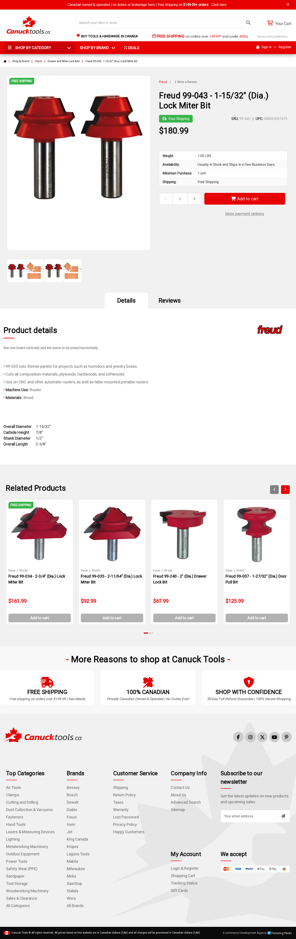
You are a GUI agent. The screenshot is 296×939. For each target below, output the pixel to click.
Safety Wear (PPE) (21, 868)
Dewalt (72, 802)
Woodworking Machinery (27, 891)
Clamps (12, 795)
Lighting (13, 839)
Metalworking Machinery (27, 846)
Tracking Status (184, 883)
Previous (274, 489)
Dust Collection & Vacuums (29, 809)
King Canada (77, 839)
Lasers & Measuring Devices (30, 832)
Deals (133, 47)
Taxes (118, 802)
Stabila (72, 891)
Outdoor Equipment (22, 854)
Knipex (72, 846)
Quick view (41, 534)
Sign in (266, 47)
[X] (262, 737)
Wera (71, 898)
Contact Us (180, 787)
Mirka (71, 876)
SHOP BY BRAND (97, 47)
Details (126, 300)
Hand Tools (16, 824)
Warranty (120, 809)
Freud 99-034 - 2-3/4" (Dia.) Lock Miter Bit (36, 579)
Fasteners (14, 817)
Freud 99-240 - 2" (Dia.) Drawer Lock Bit (180, 579)
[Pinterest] (286, 737)
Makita (72, 861)
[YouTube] (274, 737)
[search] (248, 22)
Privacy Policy (125, 824)
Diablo (72, 809)
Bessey (73, 787)
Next (285, 489)
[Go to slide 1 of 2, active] (146, 633)
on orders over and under (221, 36)
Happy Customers (129, 832)
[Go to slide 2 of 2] (151, 633)
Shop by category (32, 47)
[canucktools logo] (42, 734)
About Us (178, 795)
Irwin (71, 824)
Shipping (120, 787)
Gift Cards (179, 890)
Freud (71, 817)
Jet (69, 832)
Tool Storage (17, 883)
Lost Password (126, 817)
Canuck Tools (20, 932)
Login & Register (185, 868)
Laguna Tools (78, 854)
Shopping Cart (183, 875)
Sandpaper (15, 876)
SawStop (74, 883)
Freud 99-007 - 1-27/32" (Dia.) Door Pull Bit (256, 579)
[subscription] (283, 816)
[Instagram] (250, 737)
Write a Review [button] (187, 82)
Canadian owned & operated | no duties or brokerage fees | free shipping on (147, 5)
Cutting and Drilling (22, 802)
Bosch (72, 795)
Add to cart (247, 198)
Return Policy (124, 795)
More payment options (244, 213)
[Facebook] (238, 737)
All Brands (75, 905)
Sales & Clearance (21, 898)
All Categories (18, 905)
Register (284, 47)
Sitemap (178, 809)
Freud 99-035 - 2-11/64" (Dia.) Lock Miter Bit (111, 579)
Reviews (170, 300)
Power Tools (17, 861)
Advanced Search (186, 802)
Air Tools (13, 787)
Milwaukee (76, 868)
